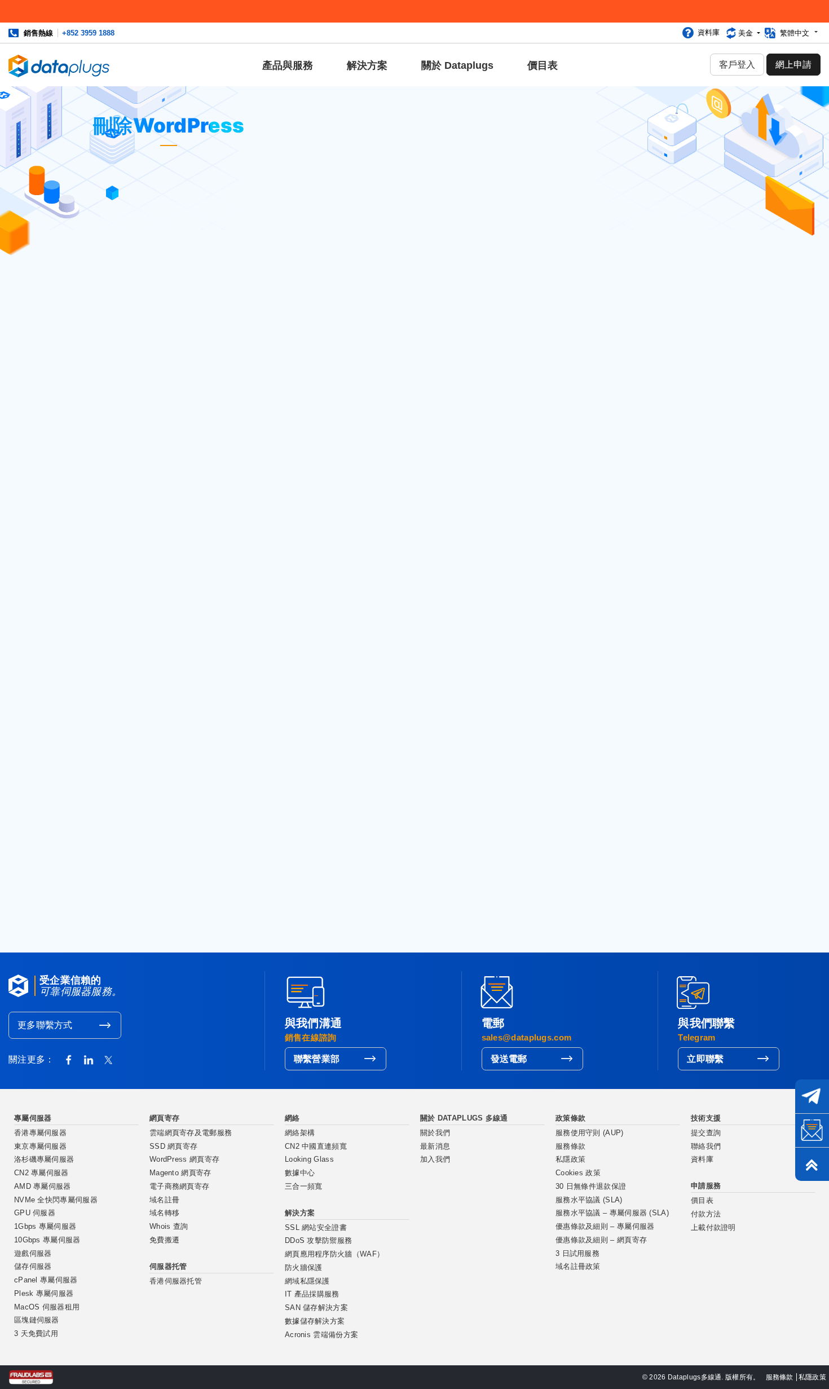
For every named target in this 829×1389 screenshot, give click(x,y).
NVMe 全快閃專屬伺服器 (56, 1200)
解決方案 (367, 65)
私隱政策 (570, 1159)
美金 (746, 33)
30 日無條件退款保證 (590, 1186)
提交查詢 (706, 1133)
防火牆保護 (304, 1268)
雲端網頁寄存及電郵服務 (190, 1133)
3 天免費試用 (36, 1334)
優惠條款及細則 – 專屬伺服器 (605, 1227)
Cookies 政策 (578, 1173)
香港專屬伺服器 (40, 1133)
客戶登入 (737, 64)
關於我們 (435, 1133)
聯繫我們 (154, 926)
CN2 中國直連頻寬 (316, 1146)
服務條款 (570, 1146)
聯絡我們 (706, 1146)
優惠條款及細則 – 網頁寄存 (601, 1240)
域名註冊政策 (578, 1267)
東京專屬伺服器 (40, 1146)
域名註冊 (164, 1200)
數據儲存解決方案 (315, 1321)
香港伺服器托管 (175, 1281)
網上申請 (793, 64)
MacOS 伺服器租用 (47, 1307)
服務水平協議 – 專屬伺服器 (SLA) (612, 1213)
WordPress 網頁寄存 (184, 1159)
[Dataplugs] (59, 65)
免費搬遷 (164, 1240)
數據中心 (300, 1173)
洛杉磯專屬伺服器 (44, 1159)
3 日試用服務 (577, 1254)
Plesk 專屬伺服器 (43, 1294)
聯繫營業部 (317, 1059)
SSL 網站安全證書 (316, 1228)
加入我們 (435, 1159)
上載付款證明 (713, 1228)
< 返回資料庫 (334, 328)
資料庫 (709, 32)
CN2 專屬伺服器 (41, 1173)
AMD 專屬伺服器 (42, 1186)
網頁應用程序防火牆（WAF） (334, 1254)
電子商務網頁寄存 (179, 1186)
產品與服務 (287, 65)
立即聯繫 (705, 1059)
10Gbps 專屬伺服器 (47, 1240)
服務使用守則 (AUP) (589, 1133)
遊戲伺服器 (33, 1254)
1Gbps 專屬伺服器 (45, 1227)
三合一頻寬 (304, 1186)
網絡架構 (300, 1133)
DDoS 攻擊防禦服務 (318, 1241)
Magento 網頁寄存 (180, 1173)
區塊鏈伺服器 (36, 1320)
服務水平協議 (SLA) (589, 1200)
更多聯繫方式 (45, 1025)
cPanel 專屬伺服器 (46, 1280)
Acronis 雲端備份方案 (321, 1335)
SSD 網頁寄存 (173, 1146)
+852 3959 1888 (88, 33)
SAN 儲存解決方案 (316, 1308)
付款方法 (706, 1214)
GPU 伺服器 (34, 1213)
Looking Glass (309, 1159)
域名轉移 (164, 1213)
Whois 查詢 (168, 1227)
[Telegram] (812, 1096)
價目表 (542, 65)
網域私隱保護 (307, 1281)
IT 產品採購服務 (312, 1294)
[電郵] (812, 1130)
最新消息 (435, 1146)
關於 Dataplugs (457, 65)
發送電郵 (509, 1059)
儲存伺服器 (33, 1267)
